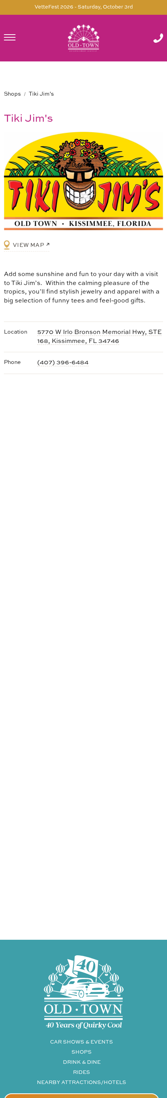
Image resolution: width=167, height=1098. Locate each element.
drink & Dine (82, 1062)
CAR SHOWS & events (81, 1042)
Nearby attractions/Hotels (81, 1082)
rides (81, 1072)
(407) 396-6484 (63, 363)
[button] (20, 38)
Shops (12, 94)
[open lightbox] (83, 181)
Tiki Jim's (41, 94)
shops (81, 1052)
